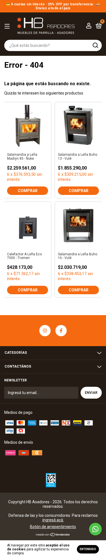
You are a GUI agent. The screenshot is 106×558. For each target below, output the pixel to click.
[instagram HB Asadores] (45, 330)
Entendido (88, 549)
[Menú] (8, 26)
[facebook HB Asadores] (61, 330)
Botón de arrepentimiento (53, 526)
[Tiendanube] (53, 535)
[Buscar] (95, 45)
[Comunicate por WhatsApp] (95, 529)
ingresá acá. (53, 520)
